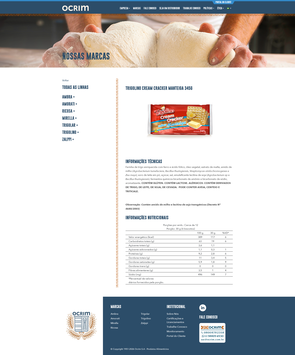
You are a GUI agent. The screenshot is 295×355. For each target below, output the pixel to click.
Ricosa (67, 111)
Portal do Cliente (223, 2)
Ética (219, 8)
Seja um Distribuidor (169, 8)
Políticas (207, 8)
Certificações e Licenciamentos (175, 320)
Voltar (65, 80)
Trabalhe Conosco (191, 8)
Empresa (124, 8)
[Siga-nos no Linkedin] (202, 307)
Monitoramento (175, 331)
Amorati (68, 104)
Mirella (68, 118)
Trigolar (68, 125)
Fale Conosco (150, 8)
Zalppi (66, 139)
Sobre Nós (173, 314)
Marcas (137, 8)
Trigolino (69, 132)
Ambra (67, 97)
